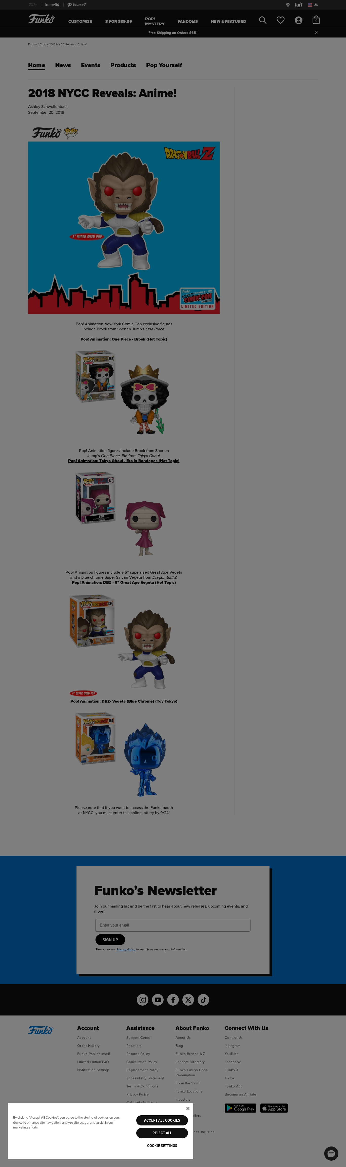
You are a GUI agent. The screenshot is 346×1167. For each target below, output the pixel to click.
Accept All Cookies (162, 1120)
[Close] (187, 1108)
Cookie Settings (162, 1145)
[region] (100, 1130)
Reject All (162, 1133)
